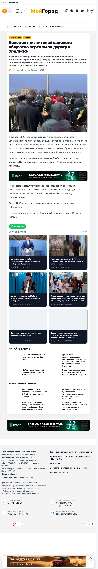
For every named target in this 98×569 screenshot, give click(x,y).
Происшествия (15, 37)
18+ (92, 11)
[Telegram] (72, 11)
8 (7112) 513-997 (16, 503)
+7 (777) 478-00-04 (66, 505)
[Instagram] (67, 11)
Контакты (55, 463)
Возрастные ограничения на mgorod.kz (69, 468)
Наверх (88, 524)
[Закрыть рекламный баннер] (91, 558)
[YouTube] (82, 11)
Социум (27, 37)
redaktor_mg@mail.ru (66, 514)
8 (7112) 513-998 (64, 503)
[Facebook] (77, 11)
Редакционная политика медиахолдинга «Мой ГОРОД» (70, 457)
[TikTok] (87, 11)
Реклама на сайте (59, 472)
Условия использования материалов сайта (71, 452)
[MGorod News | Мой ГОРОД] (46, 11)
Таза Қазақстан (10, 2)
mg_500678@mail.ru (18, 514)
